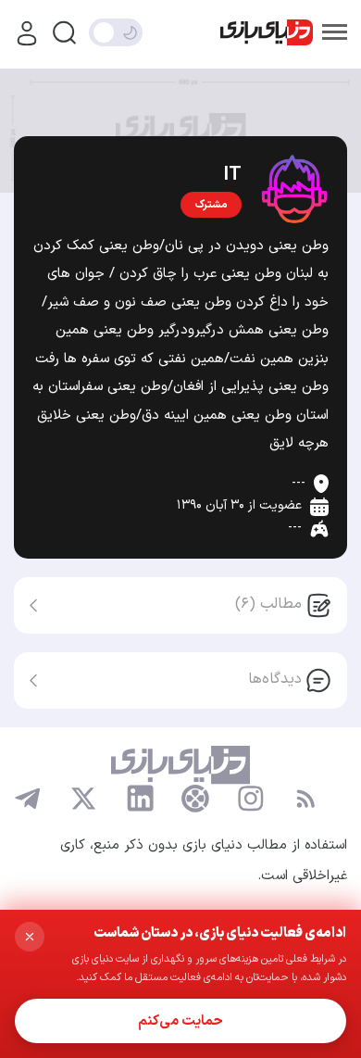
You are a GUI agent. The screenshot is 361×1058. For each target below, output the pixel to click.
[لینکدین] (140, 798)
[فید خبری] (305, 798)
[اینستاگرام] (251, 799)
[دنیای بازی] (266, 32)
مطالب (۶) (268, 604)
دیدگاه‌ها (275, 679)
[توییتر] (83, 798)
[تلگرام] (28, 798)
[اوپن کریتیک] (195, 798)
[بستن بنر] (29, 936)
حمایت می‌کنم (180, 1021)
